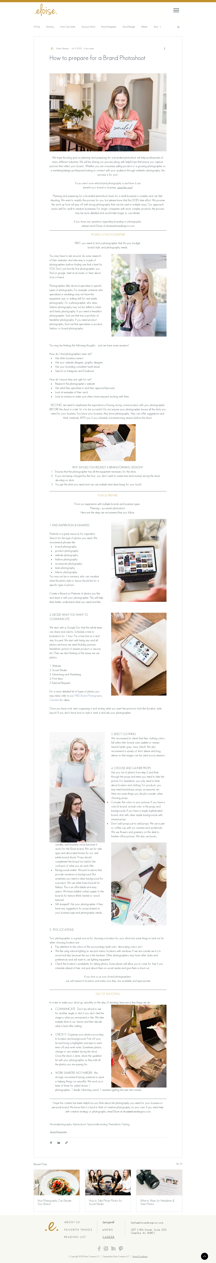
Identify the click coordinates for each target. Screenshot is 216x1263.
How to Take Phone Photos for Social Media (105, 1202)
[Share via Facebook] (50, 1142)
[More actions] (165, 48)
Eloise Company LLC (121, 1256)
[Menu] (176, 10)
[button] (178, 27)
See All (179, 1163)
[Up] (204, 1256)
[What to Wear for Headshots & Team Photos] (159, 1182)
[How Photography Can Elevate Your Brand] (57, 1182)
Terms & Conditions (140, 1256)
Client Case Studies (67, 27)
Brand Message (129, 27)
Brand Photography (108, 27)
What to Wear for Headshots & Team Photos (157, 1202)
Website (144, 27)
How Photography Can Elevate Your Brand (54, 1202)
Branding (50, 27)
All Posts (37, 27)
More (156, 27)
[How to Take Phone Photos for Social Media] (108, 1182)
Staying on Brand (88, 27)
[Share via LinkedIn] (58, 1142)
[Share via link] (66, 1142)
